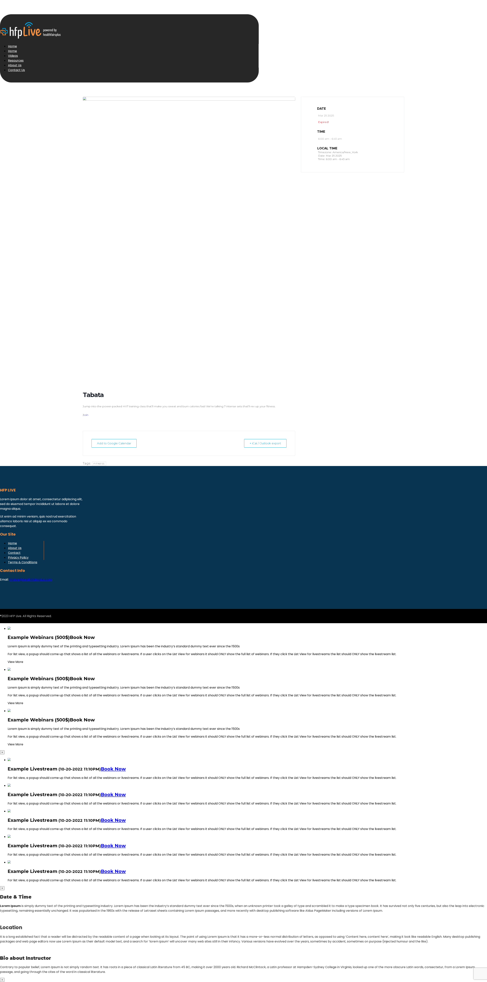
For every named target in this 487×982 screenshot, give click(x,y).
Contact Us (16, 70)
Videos (13, 56)
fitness (99, 463)
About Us (14, 65)
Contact (14, 553)
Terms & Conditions (22, 562)
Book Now (113, 769)
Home (12, 46)
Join (85, 415)
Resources (16, 60)
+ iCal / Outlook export (265, 443)
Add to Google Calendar (114, 443)
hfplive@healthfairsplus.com (30, 579)
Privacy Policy (18, 557)
